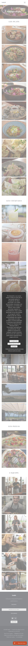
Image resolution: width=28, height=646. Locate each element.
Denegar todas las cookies (14, 343)
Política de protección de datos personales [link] (15, 349)
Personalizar (14, 346)
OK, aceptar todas (14, 341)
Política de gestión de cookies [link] (14, 350)
